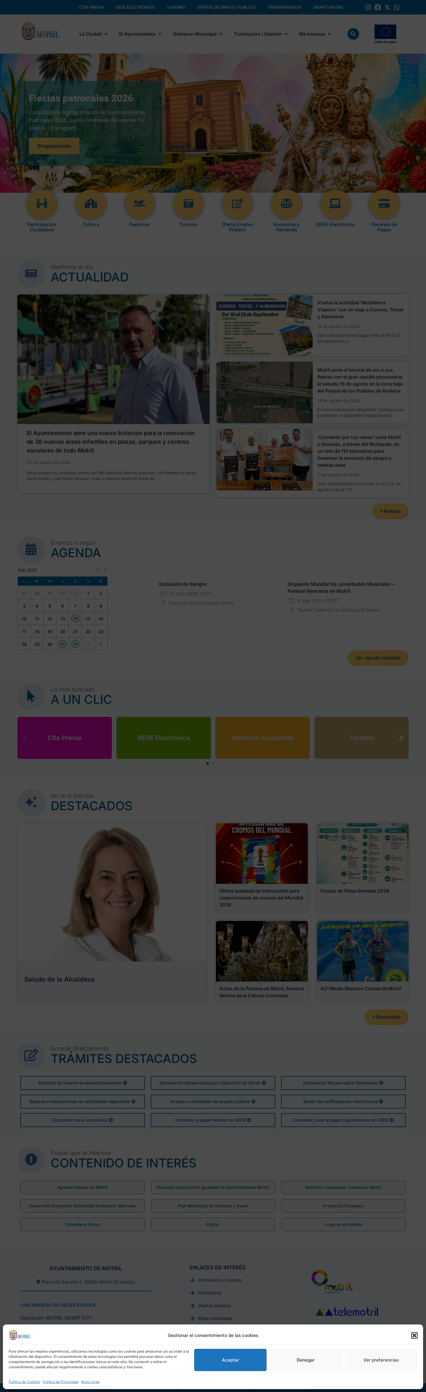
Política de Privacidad (60, 1382)
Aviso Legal (90, 1382)
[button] (414, 1335)
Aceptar (230, 1360)
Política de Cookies (24, 1382)
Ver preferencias (381, 1360)
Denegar (306, 1360)
